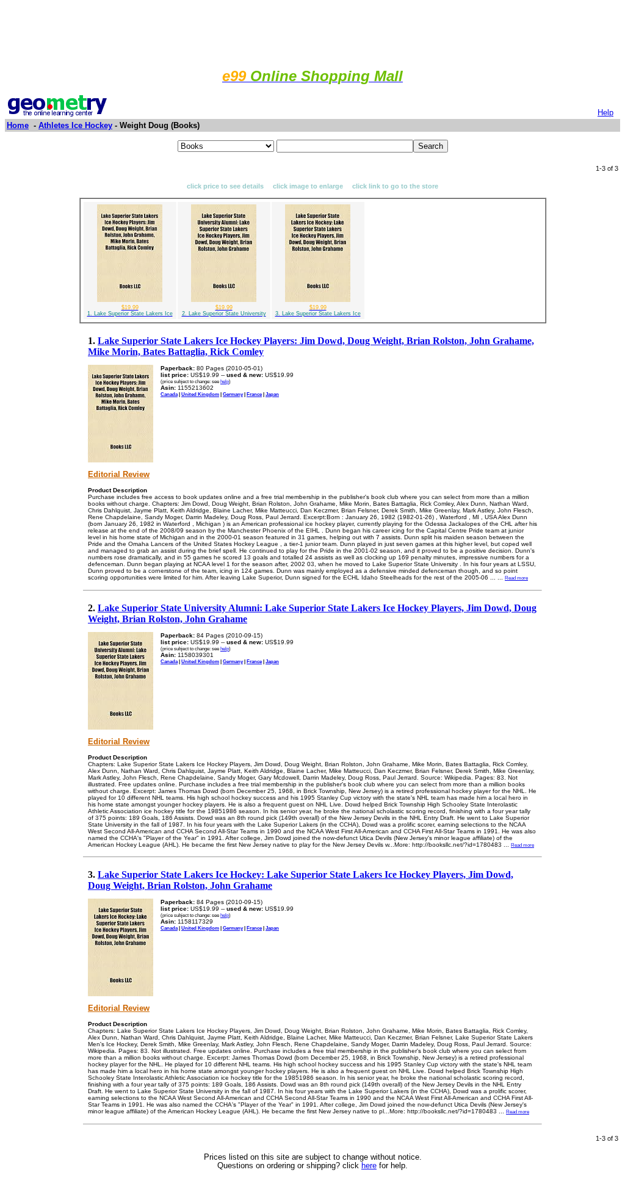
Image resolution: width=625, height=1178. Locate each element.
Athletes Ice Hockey (75, 125)
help (224, 381)
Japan (272, 394)
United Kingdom (200, 394)
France (254, 394)
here (369, 1166)
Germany (233, 394)
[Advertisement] (312, 32)
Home (18, 125)
